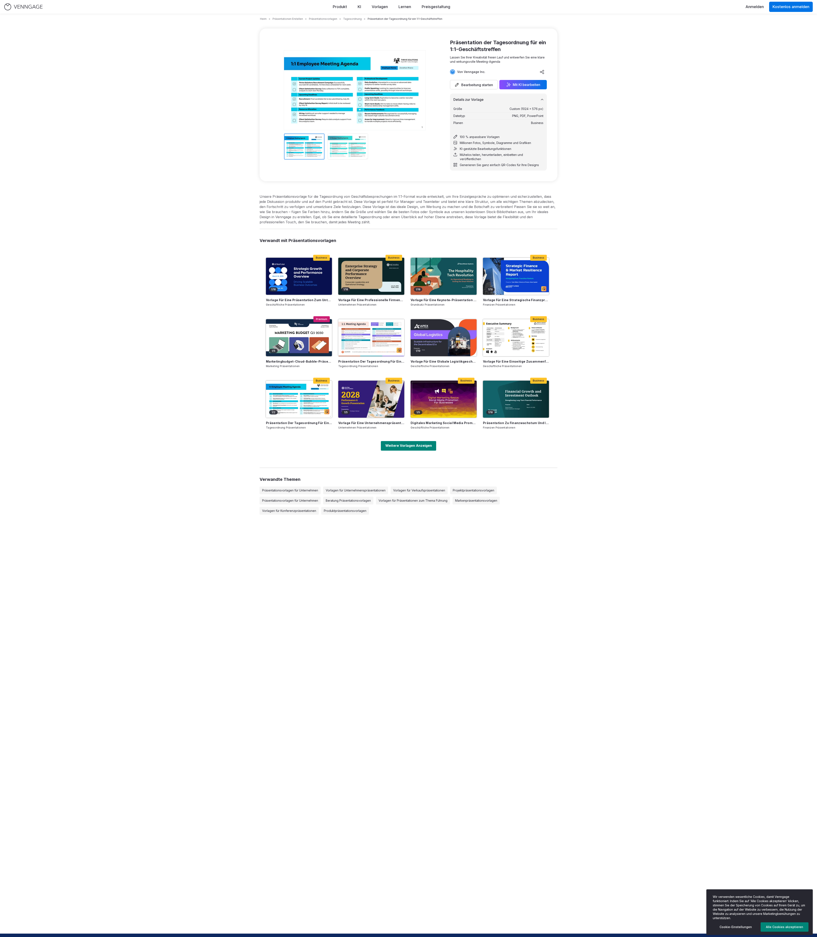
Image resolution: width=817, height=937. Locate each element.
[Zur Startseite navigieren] (23, 6)
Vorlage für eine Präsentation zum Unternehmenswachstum (299, 300)
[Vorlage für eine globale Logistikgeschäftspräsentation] (444, 337)
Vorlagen (380, 6)
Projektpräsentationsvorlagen (473, 490)
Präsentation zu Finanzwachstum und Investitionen (516, 423)
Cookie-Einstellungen (736, 927)
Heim (263, 18)
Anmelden (755, 6)
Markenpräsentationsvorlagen (476, 500)
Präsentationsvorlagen (323, 18)
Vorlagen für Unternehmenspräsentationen (356, 490)
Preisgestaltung (436, 6)
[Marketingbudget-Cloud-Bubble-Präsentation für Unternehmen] (299, 337)
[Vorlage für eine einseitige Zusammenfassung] (516, 337)
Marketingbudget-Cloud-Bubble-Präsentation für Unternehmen (299, 361)
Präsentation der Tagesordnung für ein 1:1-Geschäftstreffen (299, 423)
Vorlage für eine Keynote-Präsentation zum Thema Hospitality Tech (444, 300)
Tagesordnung (352, 18)
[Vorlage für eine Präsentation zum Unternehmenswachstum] (299, 276)
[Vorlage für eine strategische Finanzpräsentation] (516, 276)
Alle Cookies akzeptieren (784, 927)
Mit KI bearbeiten (526, 85)
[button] (474, 84)
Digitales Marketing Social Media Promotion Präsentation (444, 423)
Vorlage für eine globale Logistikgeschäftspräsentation (444, 361)
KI (359, 6)
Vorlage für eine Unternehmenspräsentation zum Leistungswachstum (371, 423)
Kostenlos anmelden (791, 6)
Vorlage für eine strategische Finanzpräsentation (516, 300)
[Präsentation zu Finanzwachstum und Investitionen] (516, 399)
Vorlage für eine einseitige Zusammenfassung (516, 361)
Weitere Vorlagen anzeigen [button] (408, 445)
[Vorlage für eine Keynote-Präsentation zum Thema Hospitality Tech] (444, 276)
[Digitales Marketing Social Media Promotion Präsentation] (444, 399)
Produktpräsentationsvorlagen (345, 511)
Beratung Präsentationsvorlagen (348, 500)
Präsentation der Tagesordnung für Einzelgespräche (371, 361)
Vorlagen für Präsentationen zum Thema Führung (413, 500)
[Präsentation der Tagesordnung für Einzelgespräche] (371, 337)
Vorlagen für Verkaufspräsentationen (419, 490)
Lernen (405, 6)
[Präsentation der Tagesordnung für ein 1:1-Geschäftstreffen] (299, 399)
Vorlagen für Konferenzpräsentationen (289, 511)
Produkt (340, 6)
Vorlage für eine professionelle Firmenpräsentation (371, 300)
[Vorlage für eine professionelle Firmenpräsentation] (371, 276)
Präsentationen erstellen (288, 18)
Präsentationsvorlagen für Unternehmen (290, 490)
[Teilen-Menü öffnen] (542, 72)
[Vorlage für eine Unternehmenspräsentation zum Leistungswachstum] (371, 399)
